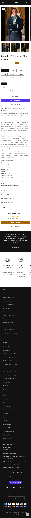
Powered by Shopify (15, 509)
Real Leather (6, 319)
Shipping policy (24, 512)
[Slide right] (19, 281)
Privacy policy (8, 512)
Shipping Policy (7, 427)
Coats (4, 311)
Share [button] (4, 207)
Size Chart (5, 420)
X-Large (12, 74)
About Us (5, 399)
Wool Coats (6, 389)
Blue (4, 84)
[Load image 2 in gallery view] (15, 47)
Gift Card (5, 413)
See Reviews (15, 247)
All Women (6, 346)
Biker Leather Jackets (8, 297)
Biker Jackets (6, 350)
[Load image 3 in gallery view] (25, 47)
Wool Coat (11, 160)
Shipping (3, 65)
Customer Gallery (7, 406)
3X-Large (5, 77)
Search (5, 417)
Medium (20, 70)
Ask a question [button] (15, 226)
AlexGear (9, 509)
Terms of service (16, 512)
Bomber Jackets (7, 308)
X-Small (5, 70)
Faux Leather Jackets (8, 301)
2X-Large (20, 74)
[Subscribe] (23, 476)
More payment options (15, 104)
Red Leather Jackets (8, 322)
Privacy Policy (6, 435)
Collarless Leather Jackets (10, 364)
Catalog (5, 403)
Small (12, 70)
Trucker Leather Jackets (9, 326)
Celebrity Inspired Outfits (9, 329)
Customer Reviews (8, 410)
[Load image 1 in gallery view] (6, 47)
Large (4, 74)
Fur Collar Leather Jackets (10, 333)
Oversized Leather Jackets (10, 378)
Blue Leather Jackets (8, 304)
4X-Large (14, 77)
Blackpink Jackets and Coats (10, 353)
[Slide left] (12, 281)
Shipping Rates (7, 424)
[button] (3, 2)
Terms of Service (7, 438)
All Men (5, 294)
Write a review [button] (15, 222)
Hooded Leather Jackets (9, 315)
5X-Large (22, 77)
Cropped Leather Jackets (9, 368)
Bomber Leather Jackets (9, 357)
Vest (4, 336)
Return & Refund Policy (9, 431)
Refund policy (24, 509)
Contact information (16, 514)
